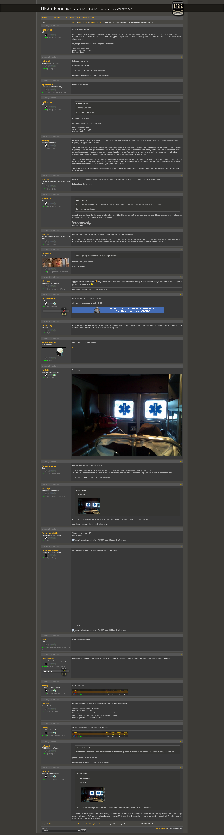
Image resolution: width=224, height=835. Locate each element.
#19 (181, 635)
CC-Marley (47, 325)
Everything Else (95, 22)
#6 (181, 175)
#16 (181, 484)
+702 (43, 148)
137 (55, 22)
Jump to (45, 828)
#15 (181, 462)
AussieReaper (49, 298)
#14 (181, 366)
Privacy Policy (161, 828)
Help (78, 17)
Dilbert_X (46, 253)
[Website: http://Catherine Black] (54, 691)
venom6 (46, 703)
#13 (181, 338)
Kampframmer (49, 466)
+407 (43, 333)
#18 (181, 546)
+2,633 (44, 693)
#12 (181, 321)
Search (57, 17)
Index (74, 22)
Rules (72, 17)
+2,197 (44, 69)
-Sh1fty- (46, 281)
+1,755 (44, 360)
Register (85, 17)
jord (44, 639)
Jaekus (45, 179)
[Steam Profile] (46, 35)
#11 (181, 294)
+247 (43, 711)
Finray (45, 685)
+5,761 (44, 306)
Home (44, 17)
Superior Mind (49, 342)
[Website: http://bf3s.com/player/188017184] (54, 304)
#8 (181, 230)
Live (50, 17)
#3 (181, 80)
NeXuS (45, 370)
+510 (43, 289)
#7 (181, 194)
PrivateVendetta (50, 533)
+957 (43, 189)
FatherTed (47, 30)
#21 (181, 681)
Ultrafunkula (48, 658)
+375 (43, 378)
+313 (43, 474)
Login (93, 17)
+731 (43, 92)
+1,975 (44, 666)
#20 (181, 654)
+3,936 (44, 37)
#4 (181, 98)
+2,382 (44, 647)
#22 (181, 700)
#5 (181, 136)
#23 (181, 723)
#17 (181, 529)
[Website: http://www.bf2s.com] (54, 376)
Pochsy (46, 140)
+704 (43, 541)
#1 (181, 26)
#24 (181, 742)
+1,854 (44, 272)
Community (83, 22)
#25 (181, 767)
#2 (181, 57)
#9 (181, 249)
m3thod (46, 61)
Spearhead (47, 84)
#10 (181, 277)
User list (65, 17)
